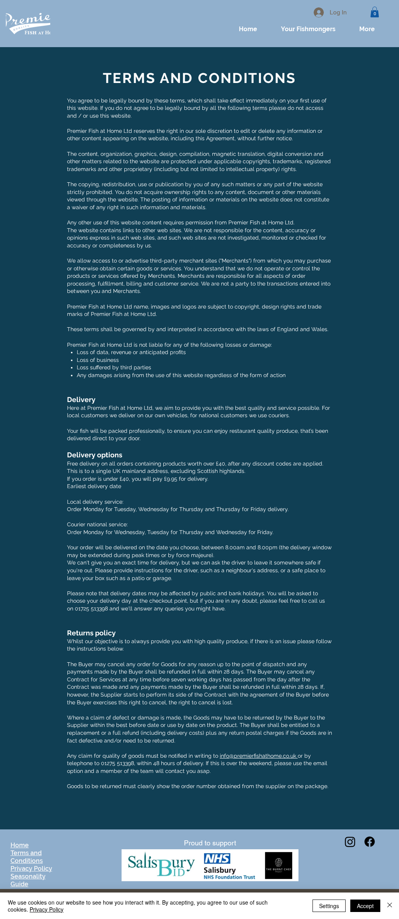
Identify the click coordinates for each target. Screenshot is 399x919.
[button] (374, 12)
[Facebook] (369, 841)
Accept (365, 906)
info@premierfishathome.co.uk (259, 756)
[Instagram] (350, 841)
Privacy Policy (47, 909)
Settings (329, 906)
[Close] (389, 906)
